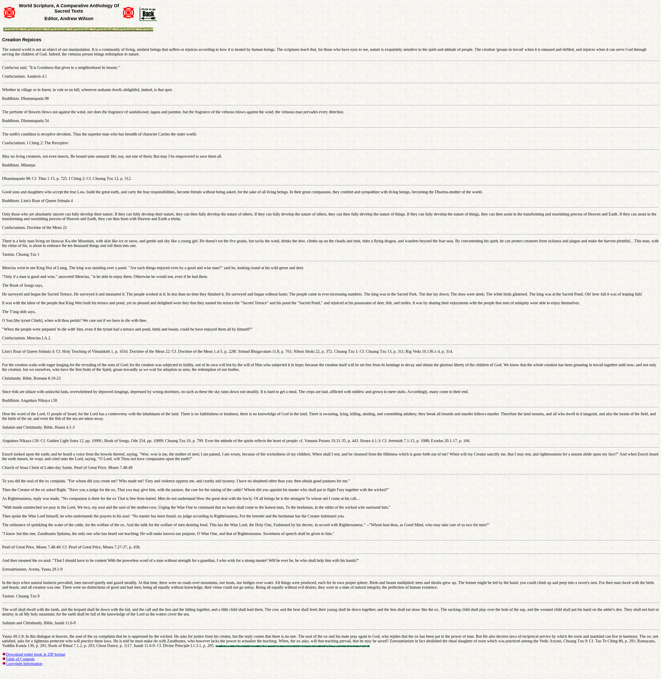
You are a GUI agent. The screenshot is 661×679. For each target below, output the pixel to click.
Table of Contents (20, 659)
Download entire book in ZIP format (35, 654)
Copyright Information (24, 663)
